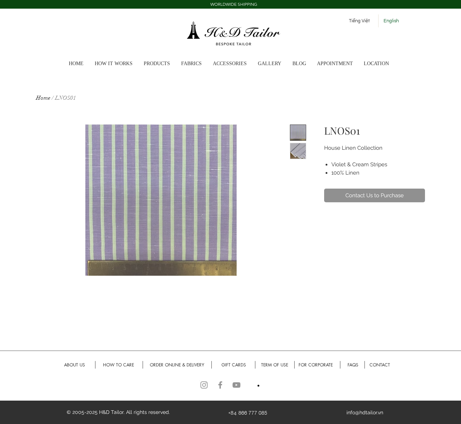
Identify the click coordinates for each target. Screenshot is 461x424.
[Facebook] (220, 385)
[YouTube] (236, 385)
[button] (271, 63)
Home (43, 98)
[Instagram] (204, 385)
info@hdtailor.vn (364, 412)
